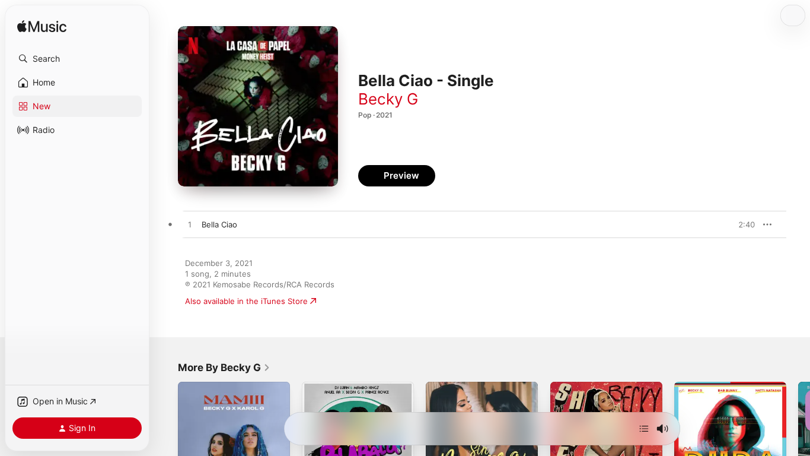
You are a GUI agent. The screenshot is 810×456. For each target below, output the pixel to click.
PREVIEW (742, 224)
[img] (41, 27)
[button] (77, 59)
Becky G (388, 99)
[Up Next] (644, 428)
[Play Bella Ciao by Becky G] (190, 225)
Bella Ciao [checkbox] (219, 224)
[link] (224, 367)
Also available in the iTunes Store (246, 301)
